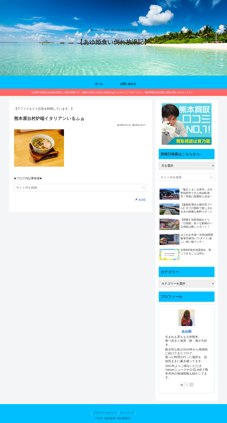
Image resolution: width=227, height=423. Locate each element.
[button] (144, 188)
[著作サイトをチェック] (182, 384)
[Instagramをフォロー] (191, 384)
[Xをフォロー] (186, 384)
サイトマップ (127, 412)
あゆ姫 (187, 331)
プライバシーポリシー (104, 412)
